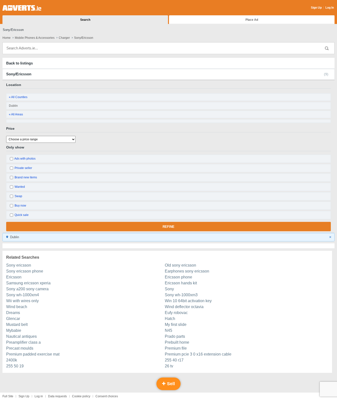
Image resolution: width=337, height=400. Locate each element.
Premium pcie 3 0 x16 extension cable (198, 354)
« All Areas (16, 114)
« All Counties (18, 97)
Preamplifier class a (23, 342)
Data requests (57, 396)
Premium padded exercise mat (32, 354)
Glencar (13, 318)
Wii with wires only (22, 301)
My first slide (176, 324)
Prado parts (175, 336)
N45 (168, 330)
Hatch (170, 318)
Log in (39, 396)
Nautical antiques (21, 336)
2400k (11, 360)
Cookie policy (81, 396)
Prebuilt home (177, 342)
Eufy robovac (176, 313)
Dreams (13, 313)
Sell (170, 383)
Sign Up (316, 7)
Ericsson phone (178, 277)
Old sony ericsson (180, 265)
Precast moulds (19, 348)
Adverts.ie (21, 8)
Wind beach (16, 307)
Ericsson (13, 277)
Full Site (7, 396)
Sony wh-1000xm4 (22, 295)
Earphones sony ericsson (187, 271)
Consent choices (106, 396)
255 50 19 (15, 366)
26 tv (169, 366)
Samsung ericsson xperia (28, 283)
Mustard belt (17, 324)
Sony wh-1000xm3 (181, 295)
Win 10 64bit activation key (188, 301)
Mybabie (13, 330)
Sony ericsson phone (24, 271)
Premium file (176, 348)
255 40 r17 (174, 360)
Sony (169, 289)
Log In (329, 7)
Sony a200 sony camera (27, 289)
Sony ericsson (18, 265)
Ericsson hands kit (181, 283)
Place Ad (251, 19)
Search (85, 19)
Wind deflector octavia (184, 307)
